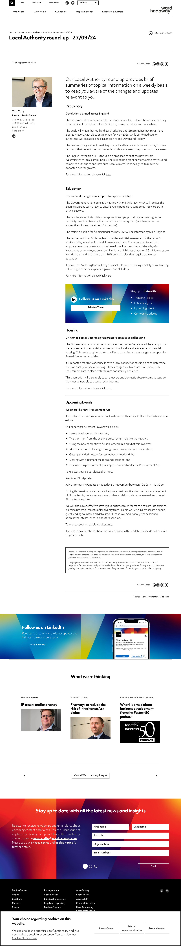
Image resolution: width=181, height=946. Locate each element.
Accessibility (54, 3)
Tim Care (18, 112)
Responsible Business (112, 12)
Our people (61, 12)
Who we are (18, 12)
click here (105, 276)
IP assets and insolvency (39, 705)
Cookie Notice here (24, 938)
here (108, 175)
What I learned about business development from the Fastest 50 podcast (137, 711)
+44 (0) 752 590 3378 (23, 123)
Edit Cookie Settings (55, 899)
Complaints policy (85, 903)
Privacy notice (51, 890)
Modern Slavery (52, 907)
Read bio (16, 131)
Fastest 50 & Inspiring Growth (141, 697)
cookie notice (64, 843)
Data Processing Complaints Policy (85, 909)
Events (15, 907)
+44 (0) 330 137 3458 (23, 120)
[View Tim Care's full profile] (32, 92)
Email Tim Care (19, 127)
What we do (40, 12)
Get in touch (36, 3)
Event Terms (82, 895)
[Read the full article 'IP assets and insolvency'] (41, 720)
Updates (36, 32)
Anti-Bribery (82, 890)
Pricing (15, 895)
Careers (16, 903)
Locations (17, 899)
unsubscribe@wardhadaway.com (55, 839)
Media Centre (19, 890)
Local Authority (150, 597)
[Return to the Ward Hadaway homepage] (161, 10)
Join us (21, 3)
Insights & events (84, 12)
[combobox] (88, 3)
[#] (12, 3)
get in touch (76, 535)
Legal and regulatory (55, 903)
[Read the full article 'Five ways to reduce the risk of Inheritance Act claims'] (90, 728)
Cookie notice (51, 895)
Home (11, 32)
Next (156, 776)
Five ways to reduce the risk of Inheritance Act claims (88, 709)
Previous (24, 776)
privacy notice (40, 843)
